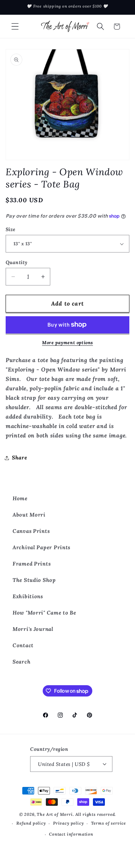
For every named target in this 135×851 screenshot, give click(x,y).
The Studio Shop (34, 580)
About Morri (29, 514)
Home (20, 498)
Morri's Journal (33, 629)
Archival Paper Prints (41, 547)
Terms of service (108, 823)
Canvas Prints (31, 531)
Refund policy (31, 823)
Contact (23, 645)
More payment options (67, 342)
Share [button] (19, 457)
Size (10, 229)
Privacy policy (68, 823)
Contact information (71, 834)
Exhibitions (28, 596)
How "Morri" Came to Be (44, 612)
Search (21, 661)
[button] (15, 26)
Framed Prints (32, 563)
